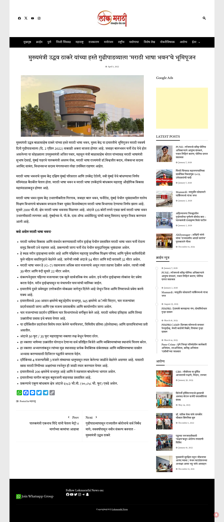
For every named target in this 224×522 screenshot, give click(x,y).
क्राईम (39, 42)
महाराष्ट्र (80, 42)
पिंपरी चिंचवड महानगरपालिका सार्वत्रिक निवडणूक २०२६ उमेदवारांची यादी (190, 174)
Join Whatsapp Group (37, 496)
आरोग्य (183, 42)
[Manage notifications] (216, 514)
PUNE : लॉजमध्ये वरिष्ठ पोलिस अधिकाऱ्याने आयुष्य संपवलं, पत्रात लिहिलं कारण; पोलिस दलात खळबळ (183, 276)
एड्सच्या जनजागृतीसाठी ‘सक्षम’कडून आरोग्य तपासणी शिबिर (189, 439)
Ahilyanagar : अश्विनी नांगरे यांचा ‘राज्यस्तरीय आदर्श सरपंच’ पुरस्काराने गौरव (191, 238)
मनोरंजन (108, 42)
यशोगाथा (134, 42)
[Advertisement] (182, 108)
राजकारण (94, 42)
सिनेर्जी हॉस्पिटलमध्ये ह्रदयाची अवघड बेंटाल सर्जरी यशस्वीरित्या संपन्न (191, 397)
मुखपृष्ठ (27, 42)
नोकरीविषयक (167, 42)
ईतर (194, 42)
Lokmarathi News (120, 510)
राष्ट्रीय (121, 42)
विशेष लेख (149, 42)
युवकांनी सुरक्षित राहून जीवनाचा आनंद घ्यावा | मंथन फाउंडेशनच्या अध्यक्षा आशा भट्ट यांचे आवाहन (191, 461)
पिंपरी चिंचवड (63, 42)
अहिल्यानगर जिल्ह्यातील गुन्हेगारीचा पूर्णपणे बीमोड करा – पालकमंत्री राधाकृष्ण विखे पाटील (191, 217)
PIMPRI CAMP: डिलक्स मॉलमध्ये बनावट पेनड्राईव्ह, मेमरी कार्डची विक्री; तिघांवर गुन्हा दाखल (183, 328)
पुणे (49, 42)
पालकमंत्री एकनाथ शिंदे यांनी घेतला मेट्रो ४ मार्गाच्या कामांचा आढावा (54, 423)
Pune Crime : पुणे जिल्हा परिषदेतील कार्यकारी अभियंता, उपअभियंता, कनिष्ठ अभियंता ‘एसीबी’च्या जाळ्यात (184, 348)
